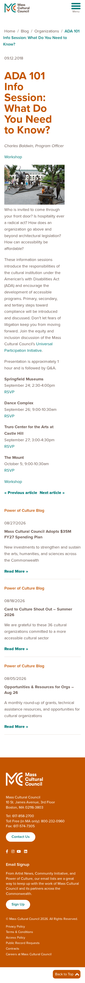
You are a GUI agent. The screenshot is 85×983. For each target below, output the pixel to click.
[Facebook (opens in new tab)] (7, 851)
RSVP (9, 391)
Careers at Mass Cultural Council (28, 954)
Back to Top (64, 974)
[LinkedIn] (25, 851)
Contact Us (21, 836)
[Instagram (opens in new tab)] (13, 851)
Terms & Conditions (19, 932)
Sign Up (18, 904)
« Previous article (20, 492)
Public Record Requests (23, 943)
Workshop (13, 156)
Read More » (16, 571)
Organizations (46, 31)
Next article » (52, 492)
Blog (25, 31)
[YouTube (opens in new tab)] (19, 851)
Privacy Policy (15, 926)
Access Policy (15, 938)
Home (9, 31)
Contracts (12, 949)
